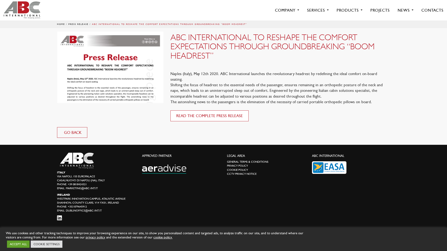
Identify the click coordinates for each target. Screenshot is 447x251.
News (404, 10)
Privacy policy (237, 165)
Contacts (432, 10)
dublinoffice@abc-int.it (84, 210)
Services (316, 10)
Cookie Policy (237, 170)
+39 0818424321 (77, 184)
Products (348, 10)
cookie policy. (163, 237)
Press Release (78, 24)
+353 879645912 (77, 206)
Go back (72, 132)
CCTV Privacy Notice (242, 173)
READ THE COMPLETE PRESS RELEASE (209, 115)
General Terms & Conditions (247, 161)
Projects (380, 10)
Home (61, 24)
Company (286, 10)
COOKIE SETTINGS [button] (47, 244)
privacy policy (95, 237)
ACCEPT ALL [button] (18, 244)
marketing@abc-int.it (82, 188)
